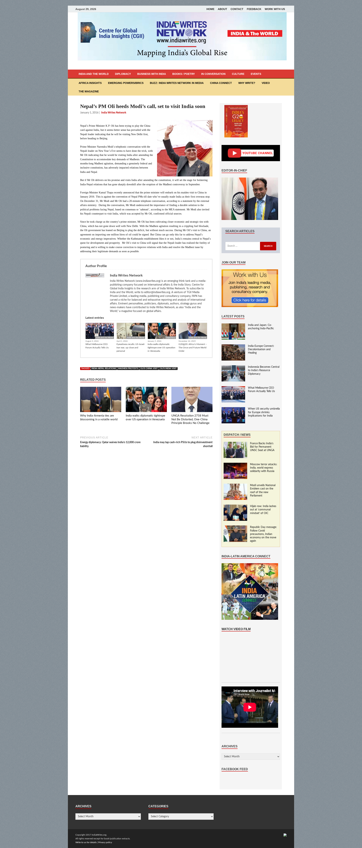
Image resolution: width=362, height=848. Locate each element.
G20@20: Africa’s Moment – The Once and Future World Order (193, 347)
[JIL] (285, 835)
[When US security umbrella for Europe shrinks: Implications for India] (233, 409)
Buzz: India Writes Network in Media (177, 82)
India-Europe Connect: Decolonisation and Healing (261, 349)
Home (210, 9)
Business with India (151, 73)
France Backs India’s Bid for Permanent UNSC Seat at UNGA (262, 447)
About (222, 9)
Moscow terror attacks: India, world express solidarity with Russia (263, 468)
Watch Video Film (236, 629)
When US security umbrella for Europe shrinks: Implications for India (264, 412)
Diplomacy (123, 73)
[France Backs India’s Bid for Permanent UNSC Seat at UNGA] (235, 443)
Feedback (254, 9)
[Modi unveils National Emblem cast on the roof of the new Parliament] (235, 485)
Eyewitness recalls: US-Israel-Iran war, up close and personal (131, 347)
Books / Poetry (183, 73)
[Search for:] (250, 246)
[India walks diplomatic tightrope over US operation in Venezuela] (146, 400)
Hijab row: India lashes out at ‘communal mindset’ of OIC (263, 509)
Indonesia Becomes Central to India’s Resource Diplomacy (263, 370)
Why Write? (246, 82)
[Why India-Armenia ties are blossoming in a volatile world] (100, 400)
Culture (238, 73)
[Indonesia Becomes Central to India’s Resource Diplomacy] (233, 367)
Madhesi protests (128, 368)
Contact (237, 9)
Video (266, 82)
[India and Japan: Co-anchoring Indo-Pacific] (233, 325)
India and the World (94, 73)
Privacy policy (105, 842)
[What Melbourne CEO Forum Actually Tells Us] (233, 388)
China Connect (221, 82)
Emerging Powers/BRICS (125, 82)
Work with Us (275, 9)
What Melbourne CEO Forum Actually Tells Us (97, 346)
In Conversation (213, 73)
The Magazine (89, 91)
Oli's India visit (168, 368)
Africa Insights (90, 82)
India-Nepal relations (103, 368)
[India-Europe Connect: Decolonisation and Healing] (233, 346)
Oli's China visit (149, 368)
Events (256, 73)
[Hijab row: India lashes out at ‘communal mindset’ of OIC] (235, 506)
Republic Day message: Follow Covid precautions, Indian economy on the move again (263, 534)
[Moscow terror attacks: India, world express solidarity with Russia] (235, 464)
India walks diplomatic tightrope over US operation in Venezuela (161, 347)
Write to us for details (86, 842)
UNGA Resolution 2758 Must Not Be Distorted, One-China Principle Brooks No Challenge (190, 419)
